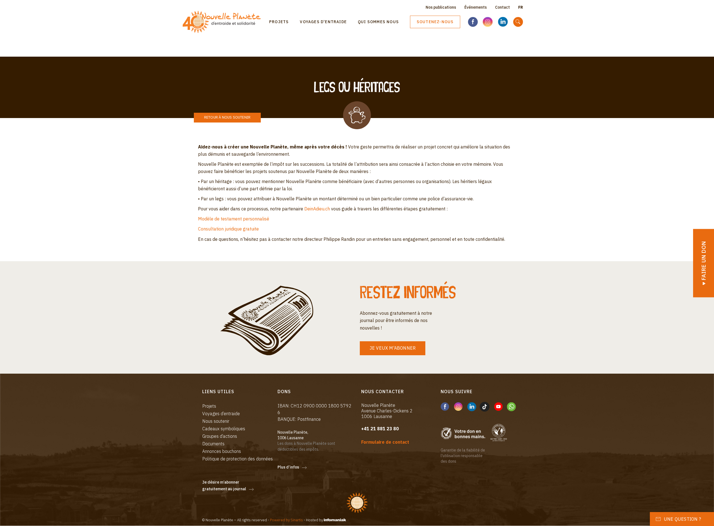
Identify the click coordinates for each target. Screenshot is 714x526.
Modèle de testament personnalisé (233, 219)
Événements (475, 7)
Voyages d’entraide (221, 413)
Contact (502, 7)
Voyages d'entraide (323, 21)
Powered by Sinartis (286, 520)
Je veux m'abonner (393, 348)
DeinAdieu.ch (317, 209)
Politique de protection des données (237, 459)
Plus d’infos (288, 467)
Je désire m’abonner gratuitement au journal (224, 485)
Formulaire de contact (385, 442)
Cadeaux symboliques (223, 428)
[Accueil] (224, 22)
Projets (279, 21)
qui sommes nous (378, 21)
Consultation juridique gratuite (228, 229)
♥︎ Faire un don (703, 263)
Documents (213, 443)
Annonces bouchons (221, 451)
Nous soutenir (215, 421)
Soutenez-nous (435, 21)
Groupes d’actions (219, 436)
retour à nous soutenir (227, 117)
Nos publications (441, 7)
